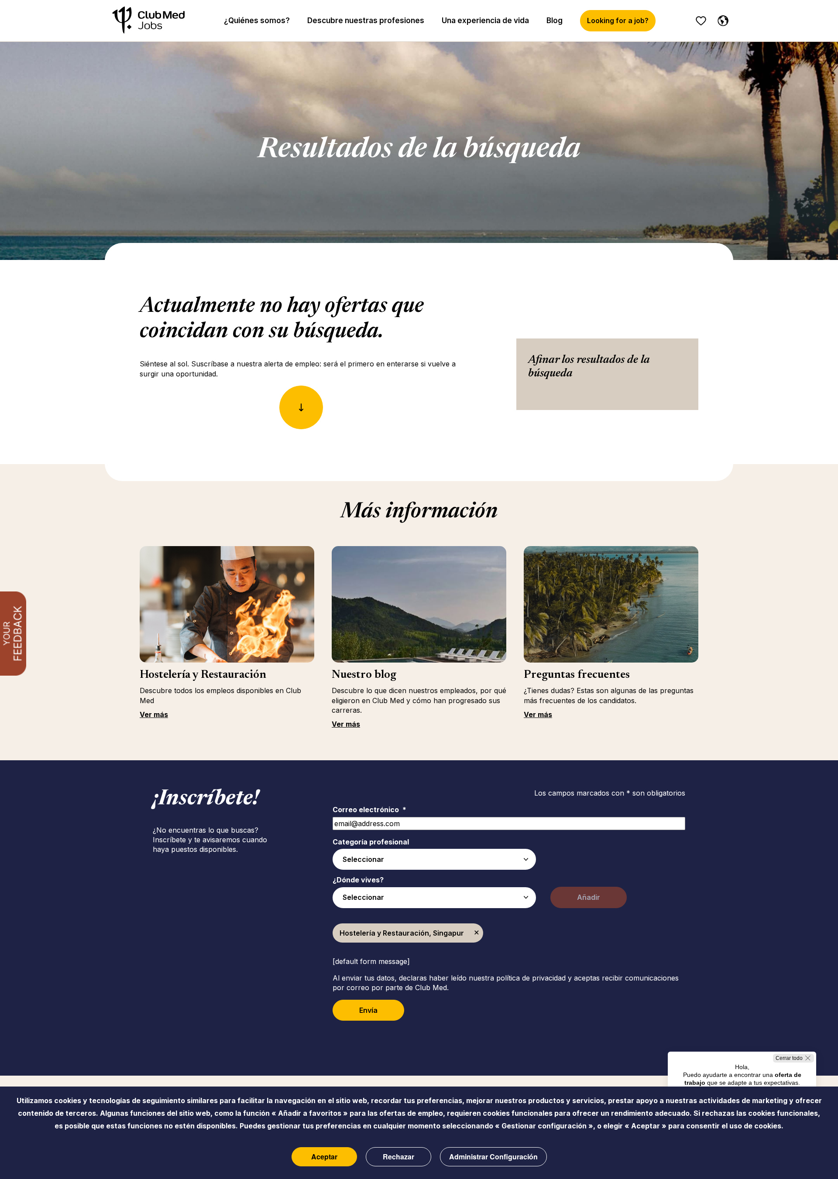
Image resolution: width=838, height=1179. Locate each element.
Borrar (476, 933)
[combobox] (434, 859)
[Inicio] (148, 21)
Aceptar (324, 1157)
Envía (368, 1010)
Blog (554, 20)
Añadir (588, 897)
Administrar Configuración (493, 1157)
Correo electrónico (369, 809)
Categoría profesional (371, 841)
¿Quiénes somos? (257, 20)
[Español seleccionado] (721, 19)
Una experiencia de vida (485, 20)
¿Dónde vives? (358, 879)
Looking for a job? (618, 20)
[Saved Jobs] (700, 20)
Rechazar (398, 1157)
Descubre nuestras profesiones (365, 20)
